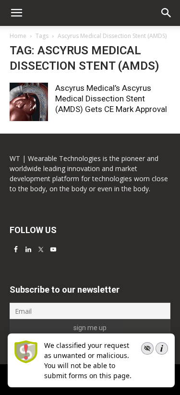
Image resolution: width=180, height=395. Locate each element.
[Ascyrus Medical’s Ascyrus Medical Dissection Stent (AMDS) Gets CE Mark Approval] (29, 102)
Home (18, 36)
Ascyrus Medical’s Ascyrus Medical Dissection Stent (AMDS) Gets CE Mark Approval (111, 98)
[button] (166, 13)
